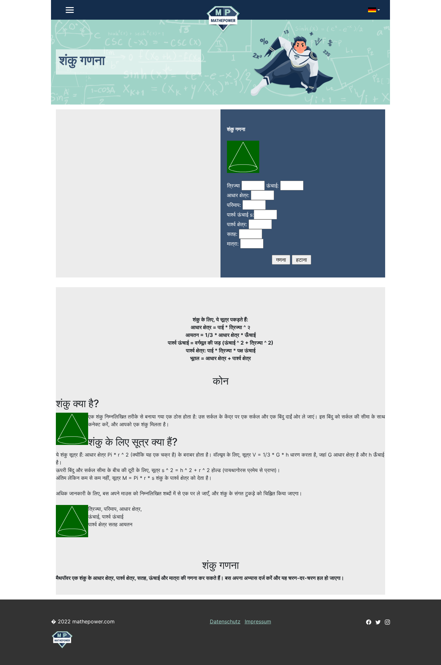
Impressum (258, 621)
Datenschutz (225, 621)
